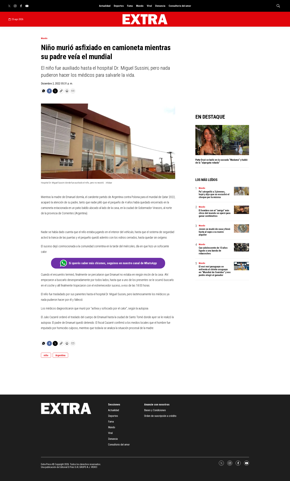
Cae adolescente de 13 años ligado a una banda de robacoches (213, 250)
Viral (149, 5)
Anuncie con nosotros (157, 404)
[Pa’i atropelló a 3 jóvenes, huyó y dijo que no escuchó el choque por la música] (241, 191)
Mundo (139, 5)
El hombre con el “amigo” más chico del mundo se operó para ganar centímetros (214, 213)
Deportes (119, 5)
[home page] (145, 19)
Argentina (60, 355)
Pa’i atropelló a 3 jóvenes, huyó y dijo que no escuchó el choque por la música (214, 194)
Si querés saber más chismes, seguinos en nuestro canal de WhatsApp (113, 263)
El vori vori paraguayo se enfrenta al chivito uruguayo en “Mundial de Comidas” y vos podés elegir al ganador (215, 270)
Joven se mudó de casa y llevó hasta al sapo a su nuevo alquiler (214, 232)
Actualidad (104, 5)
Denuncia (160, 5)
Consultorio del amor (180, 5)
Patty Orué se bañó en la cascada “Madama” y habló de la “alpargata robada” (221, 161)
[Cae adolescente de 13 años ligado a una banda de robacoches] (241, 247)
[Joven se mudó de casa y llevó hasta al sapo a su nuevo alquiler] (241, 228)
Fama (130, 5)
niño (46, 355)
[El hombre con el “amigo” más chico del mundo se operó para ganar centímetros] (241, 210)
